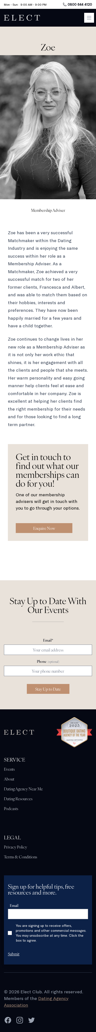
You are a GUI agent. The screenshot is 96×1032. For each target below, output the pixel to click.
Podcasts (11, 808)
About (9, 779)
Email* (48, 640)
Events (9, 769)
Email (14, 905)
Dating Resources (18, 798)
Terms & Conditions (20, 856)
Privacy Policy (15, 846)
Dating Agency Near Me (23, 788)
